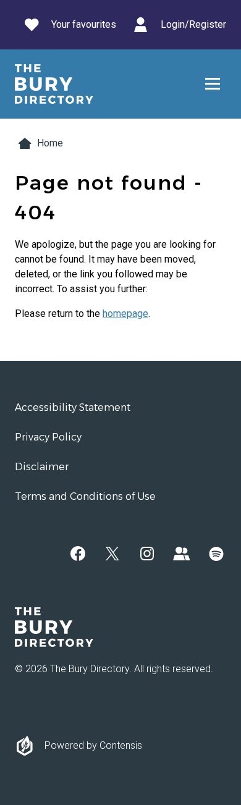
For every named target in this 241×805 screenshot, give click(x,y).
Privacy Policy (48, 437)
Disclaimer (42, 467)
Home (50, 143)
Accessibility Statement (72, 407)
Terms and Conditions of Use (85, 496)
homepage (125, 313)
